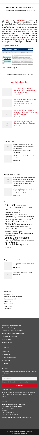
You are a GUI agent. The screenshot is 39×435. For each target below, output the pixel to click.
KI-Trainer (10, 224)
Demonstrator (17, 212)
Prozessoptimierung (10, 235)
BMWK (7, 210)
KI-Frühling (8, 222)
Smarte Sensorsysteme (17, 238)
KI (33, 219)
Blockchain (25, 207)
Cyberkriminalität (14, 210)
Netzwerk (15, 231)
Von (16, 74)
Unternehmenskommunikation (27, 240)
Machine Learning (24, 226)
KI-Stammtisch (25, 222)
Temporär (7, 308)
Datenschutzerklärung (8, 328)
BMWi (30, 207)
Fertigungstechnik (21, 216)
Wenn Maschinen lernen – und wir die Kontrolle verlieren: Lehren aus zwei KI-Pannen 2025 (23, 191)
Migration (9, 229)
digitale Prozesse (23, 214)
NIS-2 (20, 231)
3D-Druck (10, 205)
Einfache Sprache (7, 342)
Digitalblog (7, 294)
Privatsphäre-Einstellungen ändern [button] (12, 330)
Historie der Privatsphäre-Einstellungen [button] (13, 333)
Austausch (17, 208)
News (6, 301)
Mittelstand (17, 229)
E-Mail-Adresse (6, 376)
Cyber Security (22, 210)
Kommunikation (26, 224)
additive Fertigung (21, 205)
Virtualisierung (13, 244)
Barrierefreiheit (6, 339)
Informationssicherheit (17, 219)
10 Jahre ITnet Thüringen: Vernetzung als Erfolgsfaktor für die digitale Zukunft (24, 90)
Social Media (8, 240)
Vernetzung (11, 242)
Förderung (30, 216)
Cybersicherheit (9, 212)
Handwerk (8, 219)
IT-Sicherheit (27, 219)
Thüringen (16, 240)
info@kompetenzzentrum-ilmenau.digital (18, 417)
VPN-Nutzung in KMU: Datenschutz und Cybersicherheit (23, 157)
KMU (18, 224)
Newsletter (7, 303)
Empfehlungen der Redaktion (13, 296)
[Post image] (7, 92)
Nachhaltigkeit (8, 231)
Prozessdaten (26, 233)
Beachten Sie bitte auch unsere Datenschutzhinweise (16, 382)
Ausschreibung (9, 208)
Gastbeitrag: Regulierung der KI (22, 272)
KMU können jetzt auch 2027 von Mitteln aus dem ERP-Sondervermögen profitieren (25, 101)
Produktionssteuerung (11, 233)
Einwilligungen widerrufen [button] (9, 336)
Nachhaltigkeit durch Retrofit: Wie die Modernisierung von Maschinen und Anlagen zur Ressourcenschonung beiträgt (23, 147)
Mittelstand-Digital (27, 229)
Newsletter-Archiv (7, 389)
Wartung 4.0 (8, 247)
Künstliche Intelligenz (12, 226)
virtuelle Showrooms (28, 245)
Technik (6, 306)
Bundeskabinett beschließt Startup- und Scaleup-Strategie (24, 122)
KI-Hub (16, 221)
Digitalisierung (10, 216)
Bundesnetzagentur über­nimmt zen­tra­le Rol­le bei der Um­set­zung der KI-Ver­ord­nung (25, 112)
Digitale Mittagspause (11, 214)
